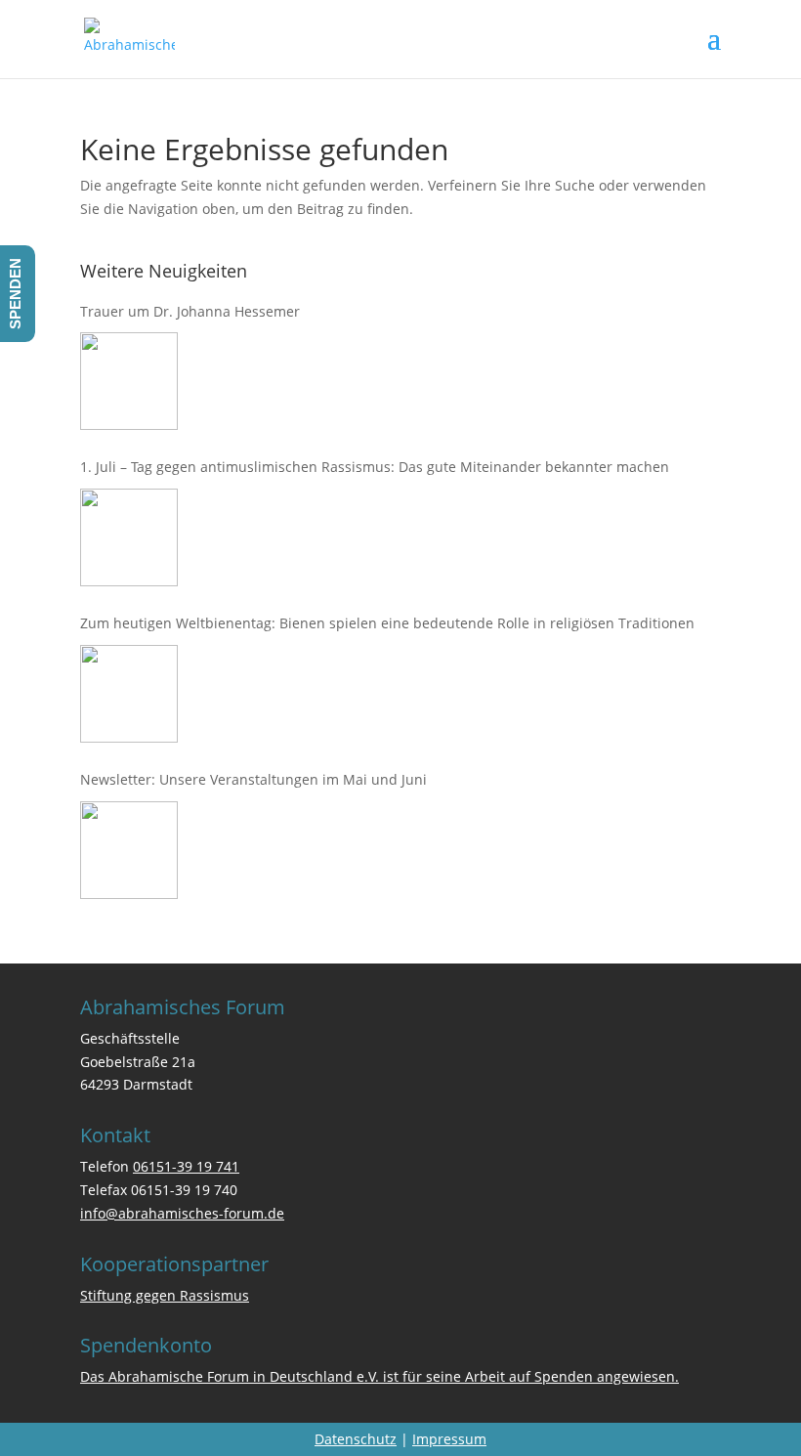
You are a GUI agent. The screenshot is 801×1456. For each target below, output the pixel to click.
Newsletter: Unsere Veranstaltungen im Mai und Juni (253, 779)
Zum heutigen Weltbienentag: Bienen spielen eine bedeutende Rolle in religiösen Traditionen (387, 623)
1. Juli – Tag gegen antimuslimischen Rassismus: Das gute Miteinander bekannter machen (374, 466)
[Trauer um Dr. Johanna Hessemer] (129, 381)
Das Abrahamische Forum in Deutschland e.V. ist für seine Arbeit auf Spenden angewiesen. (379, 1376)
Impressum (449, 1439)
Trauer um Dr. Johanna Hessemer (190, 311)
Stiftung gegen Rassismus (164, 1295)
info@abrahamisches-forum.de (182, 1213)
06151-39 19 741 (186, 1166)
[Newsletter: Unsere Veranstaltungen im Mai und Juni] (129, 850)
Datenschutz (356, 1439)
